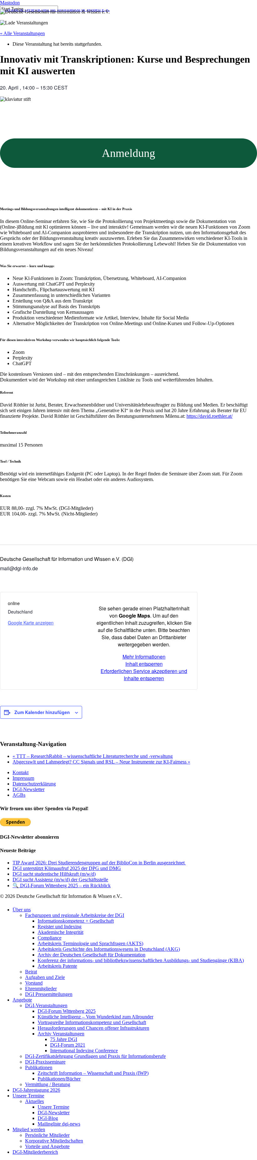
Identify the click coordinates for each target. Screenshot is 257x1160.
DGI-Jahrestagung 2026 (36, 1090)
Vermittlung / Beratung (47, 1084)
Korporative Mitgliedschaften (54, 1140)
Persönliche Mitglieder (47, 1135)
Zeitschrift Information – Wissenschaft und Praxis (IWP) (93, 1073)
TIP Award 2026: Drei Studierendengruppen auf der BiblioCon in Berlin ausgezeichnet (99, 862)
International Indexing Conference (84, 1050)
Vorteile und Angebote (47, 1146)
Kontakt (21, 772)
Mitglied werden (29, 1129)
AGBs (19, 795)
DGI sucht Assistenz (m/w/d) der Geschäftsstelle (60, 879)
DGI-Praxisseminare (45, 1061)
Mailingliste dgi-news (59, 1123)
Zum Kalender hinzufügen (42, 712)
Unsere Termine (28, 1095)
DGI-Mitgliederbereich (35, 1152)
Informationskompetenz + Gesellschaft (76, 921)
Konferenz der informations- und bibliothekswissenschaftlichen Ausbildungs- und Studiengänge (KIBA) (141, 960)
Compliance (49, 937)
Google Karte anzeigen (31, 622)
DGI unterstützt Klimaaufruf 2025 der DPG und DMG (67, 868)
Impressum (23, 778)
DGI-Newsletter (29, 789)
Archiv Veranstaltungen (61, 1033)
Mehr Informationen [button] (144, 656)
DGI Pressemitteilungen (48, 994)
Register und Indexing (59, 926)
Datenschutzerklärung (34, 783)
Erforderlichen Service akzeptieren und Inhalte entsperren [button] (144, 674)
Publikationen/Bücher (59, 1078)
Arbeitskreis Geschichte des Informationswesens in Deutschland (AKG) (109, 949)
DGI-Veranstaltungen (46, 1005)
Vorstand (34, 983)
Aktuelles (34, 1101)
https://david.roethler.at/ (209, 416)
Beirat (31, 971)
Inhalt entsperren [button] (144, 663)
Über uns (22, 909)
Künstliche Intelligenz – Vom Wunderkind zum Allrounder (95, 1016)
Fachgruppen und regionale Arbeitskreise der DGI (74, 915)
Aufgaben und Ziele (45, 977)
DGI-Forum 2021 (67, 1045)
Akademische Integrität (60, 932)
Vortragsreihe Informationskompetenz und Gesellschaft (92, 1022)
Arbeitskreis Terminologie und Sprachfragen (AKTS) (90, 943)
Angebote (22, 999)
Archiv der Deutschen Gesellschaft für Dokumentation (91, 954)
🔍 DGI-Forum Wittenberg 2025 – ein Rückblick (62, 885)
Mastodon (10, 2)
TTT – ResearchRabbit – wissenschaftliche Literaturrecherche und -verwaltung (93, 756)
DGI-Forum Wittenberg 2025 (67, 1011)
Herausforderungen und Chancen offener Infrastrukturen (93, 1028)
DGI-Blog (48, 1118)
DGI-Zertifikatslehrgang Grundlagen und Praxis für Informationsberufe (95, 1056)
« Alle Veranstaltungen (22, 33)
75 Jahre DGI (63, 1039)
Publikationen (38, 1067)
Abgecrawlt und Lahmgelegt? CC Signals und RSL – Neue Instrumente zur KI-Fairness (101, 761)
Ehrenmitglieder (41, 988)
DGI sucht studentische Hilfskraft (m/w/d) (54, 874)
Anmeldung (128, 153)
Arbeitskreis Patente (57, 966)
